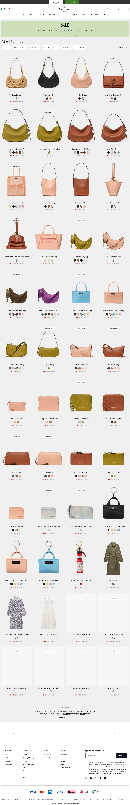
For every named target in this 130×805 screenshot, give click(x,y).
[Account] (124, 9)
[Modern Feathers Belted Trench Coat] (16, 612)
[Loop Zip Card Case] (81, 451)
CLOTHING (58, 31)
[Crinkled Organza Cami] (81, 666)
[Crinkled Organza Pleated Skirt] (16, 666)
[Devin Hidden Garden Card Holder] (49, 505)
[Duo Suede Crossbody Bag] (16, 289)
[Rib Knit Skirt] (16, 720)
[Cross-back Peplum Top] (113, 666)
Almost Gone (16, 59)
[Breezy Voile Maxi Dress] (49, 612)
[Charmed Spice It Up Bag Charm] (81, 558)
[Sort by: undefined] (126, 47)
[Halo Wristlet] (16, 451)
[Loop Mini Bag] (49, 343)
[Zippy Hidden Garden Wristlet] (81, 505)
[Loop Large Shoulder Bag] (16, 127)
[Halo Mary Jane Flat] (49, 774)
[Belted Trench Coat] (113, 558)
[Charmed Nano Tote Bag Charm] (113, 505)
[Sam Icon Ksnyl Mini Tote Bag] (81, 289)
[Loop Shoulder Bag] (113, 127)
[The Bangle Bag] (49, 73)
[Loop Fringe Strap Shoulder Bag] (49, 127)
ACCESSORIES (87, 31)
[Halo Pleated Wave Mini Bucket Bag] (16, 235)
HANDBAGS (41, 31)
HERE (76, 35)
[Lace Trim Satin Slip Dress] (113, 612)
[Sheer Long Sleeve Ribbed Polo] (81, 720)
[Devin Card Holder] (16, 505)
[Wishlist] (121, 9)
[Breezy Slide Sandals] (113, 774)
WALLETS (77, 31)
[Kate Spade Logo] (65, 9)
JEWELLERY (68, 31)
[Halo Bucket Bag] (49, 181)
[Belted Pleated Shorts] (49, 720)
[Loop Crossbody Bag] (16, 343)
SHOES (50, 31)
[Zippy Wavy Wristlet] (16, 397)
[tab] (56, 2)
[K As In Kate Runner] (113, 720)
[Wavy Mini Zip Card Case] (49, 397)
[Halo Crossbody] (81, 343)
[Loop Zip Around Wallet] (81, 397)
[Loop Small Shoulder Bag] (113, 73)
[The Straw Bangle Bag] (16, 73)
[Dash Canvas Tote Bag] (49, 235)
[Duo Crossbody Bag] (81, 235)
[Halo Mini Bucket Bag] (113, 181)
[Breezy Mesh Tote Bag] (16, 181)
